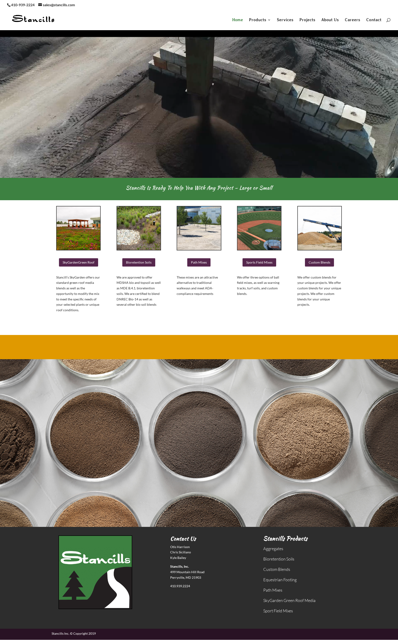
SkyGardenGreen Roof (78, 262)
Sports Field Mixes (259, 262)
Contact (373, 20)
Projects (307, 20)
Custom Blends (319, 262)
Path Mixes (199, 262)
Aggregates (273, 548)
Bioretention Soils (139, 262)
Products (257, 20)
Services (285, 20)
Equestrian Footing (280, 579)
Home (237, 20)
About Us (330, 20)
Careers (352, 20)
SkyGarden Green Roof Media (289, 600)
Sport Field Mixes (278, 610)
